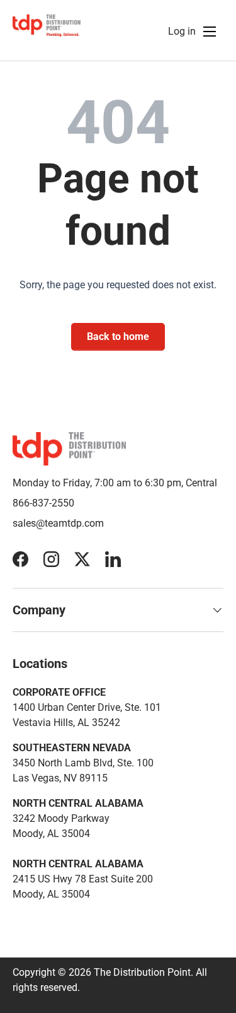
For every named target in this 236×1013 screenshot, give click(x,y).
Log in (182, 31)
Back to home (118, 337)
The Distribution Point (142, 972)
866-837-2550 (43, 503)
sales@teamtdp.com (58, 523)
